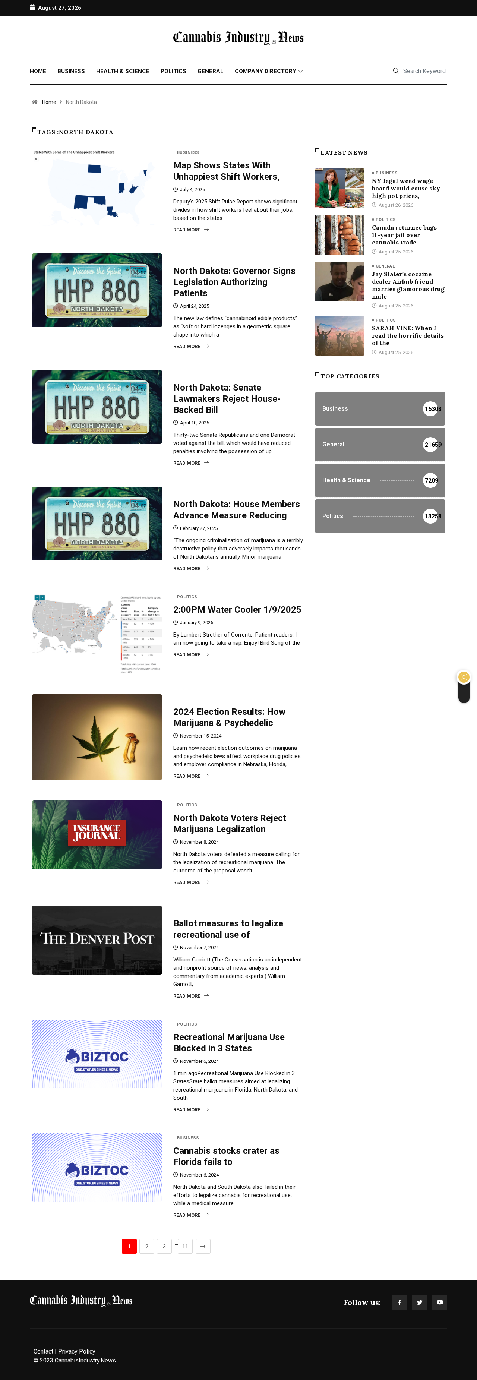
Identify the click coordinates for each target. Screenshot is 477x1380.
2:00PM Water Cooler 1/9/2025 (237, 609)
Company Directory (265, 71)
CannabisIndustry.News (85, 1360)
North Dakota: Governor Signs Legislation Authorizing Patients (234, 282)
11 (185, 1246)
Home (38, 71)
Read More (186, 230)
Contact (43, 1351)
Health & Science (122, 71)
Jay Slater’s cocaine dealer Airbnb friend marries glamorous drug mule (408, 285)
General (211, 71)
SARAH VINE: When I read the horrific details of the (408, 335)
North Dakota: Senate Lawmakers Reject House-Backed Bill (227, 398)
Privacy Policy (76, 1351)
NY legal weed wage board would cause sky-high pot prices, (407, 188)
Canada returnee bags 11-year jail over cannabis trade (404, 235)
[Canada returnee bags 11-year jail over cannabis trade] (339, 235)
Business (71, 71)
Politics (173, 71)
